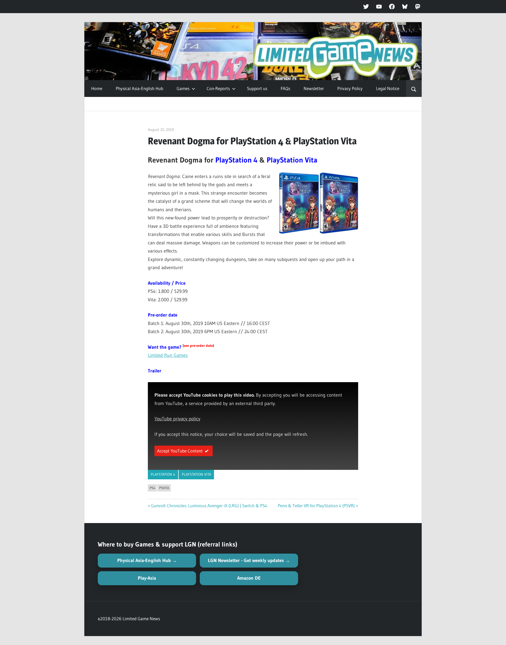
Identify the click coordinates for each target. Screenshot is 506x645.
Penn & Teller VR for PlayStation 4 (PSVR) (316, 505)
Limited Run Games (168, 355)
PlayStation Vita (196, 474)
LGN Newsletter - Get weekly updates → (249, 560)
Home (96, 88)
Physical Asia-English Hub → (147, 560)
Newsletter (314, 88)
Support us (257, 88)
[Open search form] (414, 88)
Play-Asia (147, 578)
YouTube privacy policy (177, 419)
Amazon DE (249, 578)
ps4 (152, 488)
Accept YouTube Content (180, 451)
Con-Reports (218, 88)
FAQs (285, 88)
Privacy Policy (350, 88)
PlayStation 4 (163, 474)
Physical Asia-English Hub (139, 88)
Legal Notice (387, 88)
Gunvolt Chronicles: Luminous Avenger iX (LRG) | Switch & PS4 (209, 505)
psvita (164, 488)
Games (183, 88)
